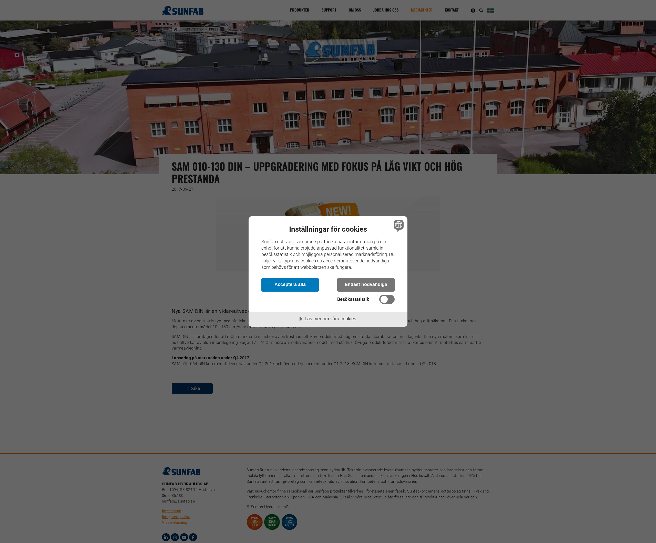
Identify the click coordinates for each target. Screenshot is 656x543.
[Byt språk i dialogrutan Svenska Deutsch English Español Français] (397, 225)
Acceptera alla (290, 284)
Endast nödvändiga (366, 284)
